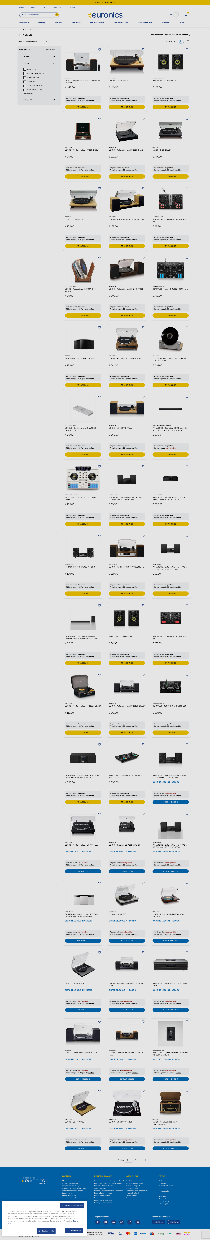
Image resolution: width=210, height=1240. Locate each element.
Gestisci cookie (48, 1231)
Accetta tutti (76, 1231)
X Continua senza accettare (72, 1206)
